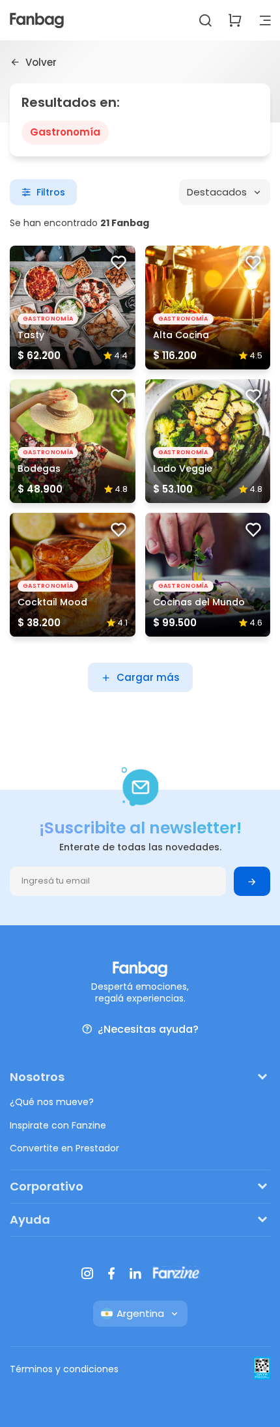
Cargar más (148, 677)
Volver (41, 62)
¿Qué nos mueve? (52, 1101)
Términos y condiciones (64, 1369)
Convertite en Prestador (64, 1148)
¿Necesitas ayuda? (148, 1029)
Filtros (50, 192)
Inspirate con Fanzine (58, 1125)
